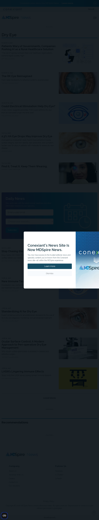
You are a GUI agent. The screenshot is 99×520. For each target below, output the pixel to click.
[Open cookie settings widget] (4, 516)
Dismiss (49, 273)
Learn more (49, 266)
